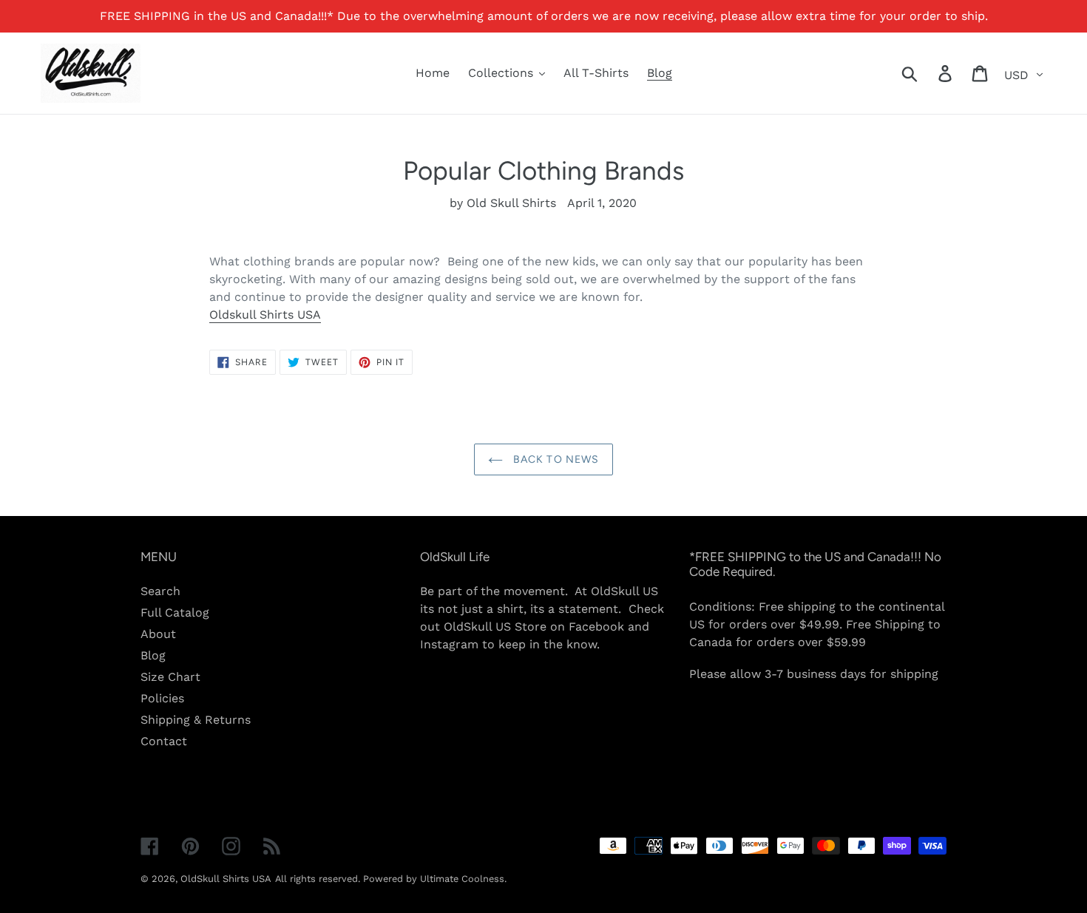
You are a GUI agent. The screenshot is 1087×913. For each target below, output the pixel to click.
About (158, 634)
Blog (153, 655)
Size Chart (170, 677)
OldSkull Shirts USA (225, 878)
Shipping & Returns (195, 720)
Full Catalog (174, 612)
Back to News (555, 459)
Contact (163, 741)
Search (160, 591)
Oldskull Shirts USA (265, 315)
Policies (162, 698)
